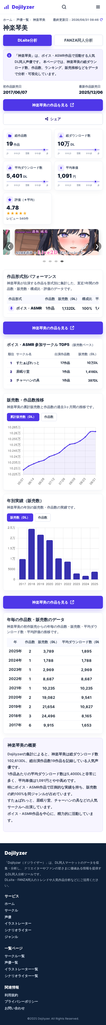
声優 (8, 917)
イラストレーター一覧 (21, 969)
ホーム (7, 20)
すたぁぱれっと (28, 363)
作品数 (49, 417)
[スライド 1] (44, 261)
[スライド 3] (56, 261)
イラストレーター (18, 923)
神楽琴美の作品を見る (50, 105)
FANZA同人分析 (78, 40)
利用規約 (11, 995)
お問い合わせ (15, 1008)
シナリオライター (18, 930)
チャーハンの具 (28, 380)
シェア (55, 119)
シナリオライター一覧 (21, 976)
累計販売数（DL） (23, 417)
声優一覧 (22, 20)
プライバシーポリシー (21, 1001)
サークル (11, 910)
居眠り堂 (23, 371)
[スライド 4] (62, 261)
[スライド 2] (50, 261)
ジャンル (11, 937)
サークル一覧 (15, 956)
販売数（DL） (20, 517)
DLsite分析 (27, 40)
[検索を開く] (64, 7)
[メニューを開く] (98, 7)
